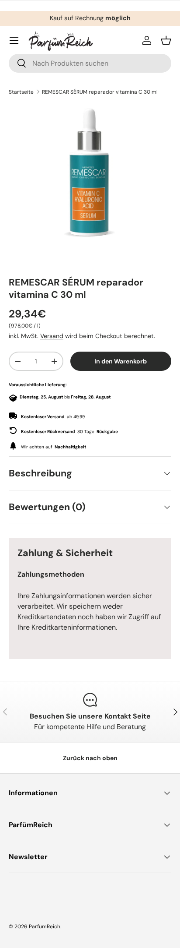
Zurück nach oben (90, 758)
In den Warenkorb (120, 361)
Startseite (21, 91)
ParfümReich (44, 926)
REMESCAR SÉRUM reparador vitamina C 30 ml (100, 91)
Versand (51, 336)
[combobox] (90, 63)
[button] (166, 40)
